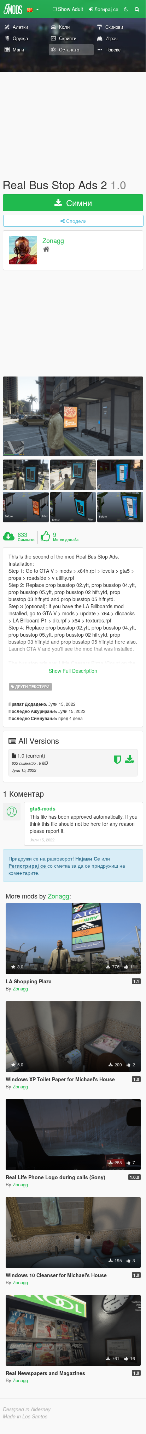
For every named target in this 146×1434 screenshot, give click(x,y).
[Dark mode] (126, 9)
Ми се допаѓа (65, 540)
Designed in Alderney (27, 1409)
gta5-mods (43, 808)
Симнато (26, 540)
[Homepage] (46, 248)
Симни (78, 202)
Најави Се (87, 858)
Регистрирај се (27, 865)
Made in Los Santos (25, 1416)
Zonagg (53, 240)
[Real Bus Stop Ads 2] (73, 416)
